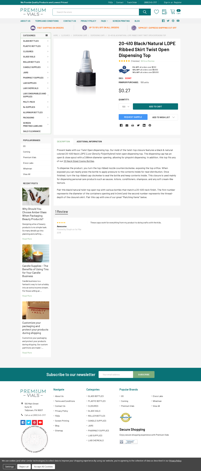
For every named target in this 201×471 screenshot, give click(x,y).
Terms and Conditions (47, 21)
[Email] (126, 125)
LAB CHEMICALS (30, 88)
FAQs (110, 2)
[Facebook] (121, 125)
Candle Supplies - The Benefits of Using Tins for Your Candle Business (35, 271)
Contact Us (69, 21)
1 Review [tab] (61, 211)
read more (27, 238)
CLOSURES (28, 51)
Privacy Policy (88, 21)
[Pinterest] (149, 125)
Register (178, 2)
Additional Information (89, 141)
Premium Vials (29, 157)
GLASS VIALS (29, 56)
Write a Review (148, 61)
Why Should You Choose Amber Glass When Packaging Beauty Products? (34, 214)
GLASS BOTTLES (31, 41)
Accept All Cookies (43, 466)
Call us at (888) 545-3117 (35, 415)
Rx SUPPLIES (29, 107)
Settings (9, 466)
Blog (137, 21)
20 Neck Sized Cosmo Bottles (79, 161)
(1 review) (135, 61)
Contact (119, 2)
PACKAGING (28, 117)
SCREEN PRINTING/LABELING (32, 124)
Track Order (132, 2)
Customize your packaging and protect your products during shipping (35, 327)
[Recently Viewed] (166, 12)
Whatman (27, 168)
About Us (25, 21)
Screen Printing (121, 21)
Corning (26, 151)
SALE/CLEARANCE (32, 131)
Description (63, 141)
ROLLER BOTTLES (31, 62)
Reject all (24, 466)
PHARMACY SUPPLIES (33, 77)
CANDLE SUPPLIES (31, 67)
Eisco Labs (28, 163)
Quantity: (124, 99)
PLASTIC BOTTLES (31, 46)
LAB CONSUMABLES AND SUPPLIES (34, 95)
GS (24, 146)
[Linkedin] (144, 125)
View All (26, 174)
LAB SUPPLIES (29, 83)
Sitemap (59, 430)
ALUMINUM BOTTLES (33, 112)
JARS (25, 72)
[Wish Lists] (158, 12)
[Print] (132, 125)
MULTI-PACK (29, 102)
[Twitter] (138, 125)
